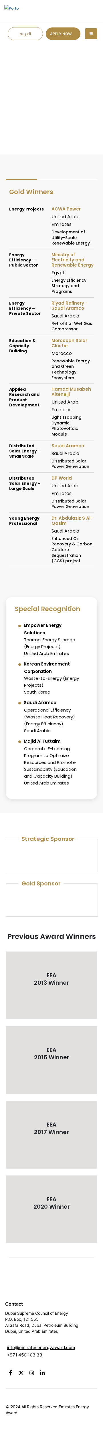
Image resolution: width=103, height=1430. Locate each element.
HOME (41, 84)
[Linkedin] (42, 1373)
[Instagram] (31, 1373)
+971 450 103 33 (24, 1355)
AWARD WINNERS (70, 84)
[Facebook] (10, 1373)
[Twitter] (21, 1373)
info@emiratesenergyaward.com (41, 1347)
